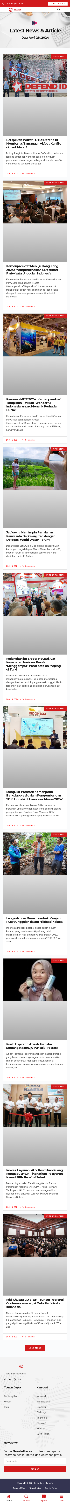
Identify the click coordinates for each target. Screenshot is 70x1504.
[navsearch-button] (58, 9)
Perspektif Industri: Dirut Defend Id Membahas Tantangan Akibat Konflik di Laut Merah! (33, 143)
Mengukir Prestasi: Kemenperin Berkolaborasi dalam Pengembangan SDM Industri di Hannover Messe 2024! (34, 795)
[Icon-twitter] (10, 1379)
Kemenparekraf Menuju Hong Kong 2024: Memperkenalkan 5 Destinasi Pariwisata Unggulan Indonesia (32, 269)
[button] (35, 1348)
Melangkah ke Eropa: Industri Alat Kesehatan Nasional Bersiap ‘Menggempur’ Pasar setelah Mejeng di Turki (33, 664)
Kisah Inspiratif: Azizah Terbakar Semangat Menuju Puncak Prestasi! (32, 1046)
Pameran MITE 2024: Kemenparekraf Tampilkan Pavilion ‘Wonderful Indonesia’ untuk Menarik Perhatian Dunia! (33, 404)
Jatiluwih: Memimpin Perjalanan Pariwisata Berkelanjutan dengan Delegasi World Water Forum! (30, 536)
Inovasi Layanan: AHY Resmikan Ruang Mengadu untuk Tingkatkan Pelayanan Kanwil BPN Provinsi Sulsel (34, 1173)
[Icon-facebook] (5, 1379)
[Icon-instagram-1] (15, 1379)
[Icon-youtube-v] (20, 1379)
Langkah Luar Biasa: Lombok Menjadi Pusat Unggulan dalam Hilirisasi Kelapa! (34, 920)
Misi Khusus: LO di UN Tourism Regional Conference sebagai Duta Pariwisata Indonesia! (34, 1303)
